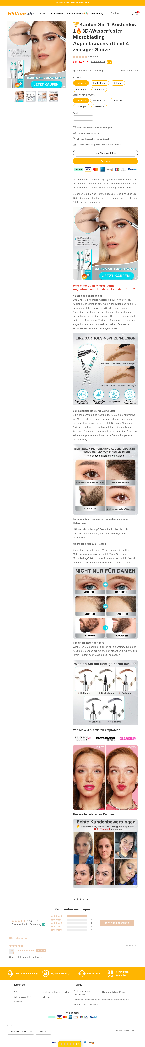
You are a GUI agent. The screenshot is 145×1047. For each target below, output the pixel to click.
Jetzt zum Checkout (105, 161)
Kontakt (18, 1002)
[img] (16, 946)
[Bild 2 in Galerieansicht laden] (30, 96)
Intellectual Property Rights (56, 992)
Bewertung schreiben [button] (116, 923)
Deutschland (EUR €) (19, 1031)
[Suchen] (126, 13)
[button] (136, 13)
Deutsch (42, 1031)
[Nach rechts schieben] (63, 96)
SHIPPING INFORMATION (86, 1004)
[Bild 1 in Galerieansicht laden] (19, 96)
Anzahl (76, 113)
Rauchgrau (81, 89)
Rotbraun (99, 89)
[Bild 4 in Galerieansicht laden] (54, 96)
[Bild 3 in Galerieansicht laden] (42, 96)
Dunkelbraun (99, 83)
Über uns (47, 997)
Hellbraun (81, 83)
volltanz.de (134, 1030)
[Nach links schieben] (10, 96)
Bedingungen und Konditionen (82, 993)
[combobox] (118, 13)
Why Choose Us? (22, 997)
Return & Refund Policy (113, 992)
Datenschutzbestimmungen (87, 999)
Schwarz (118, 83)
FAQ (16, 991)
